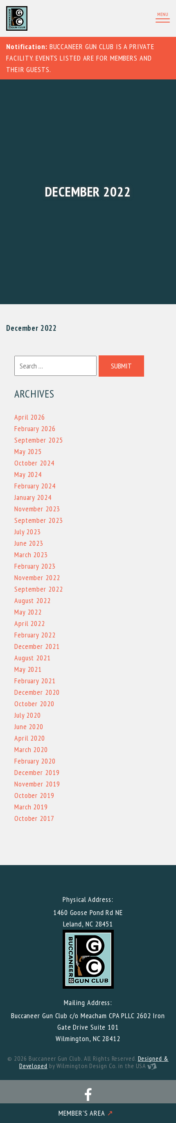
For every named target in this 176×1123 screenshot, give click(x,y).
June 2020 (28, 726)
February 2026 (35, 428)
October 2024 (34, 463)
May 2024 (28, 474)
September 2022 (38, 589)
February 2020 (35, 761)
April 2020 (29, 738)
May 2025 (28, 451)
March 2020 (31, 749)
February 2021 (35, 680)
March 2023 (31, 554)
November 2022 (37, 577)
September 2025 (38, 440)
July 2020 (27, 715)
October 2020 (34, 703)
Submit (121, 366)
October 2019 (34, 795)
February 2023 (35, 566)
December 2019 (37, 772)
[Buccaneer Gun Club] (45, 18)
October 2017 (34, 818)
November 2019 (37, 784)
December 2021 (37, 646)
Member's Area (86, 1113)
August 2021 (32, 657)
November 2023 (37, 508)
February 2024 (35, 485)
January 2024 (33, 497)
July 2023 (27, 531)
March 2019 (31, 806)
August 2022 (32, 600)
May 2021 (28, 669)
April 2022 (29, 623)
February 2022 (35, 634)
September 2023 (38, 520)
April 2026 (29, 417)
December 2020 (37, 692)
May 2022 (28, 612)
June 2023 (28, 543)
